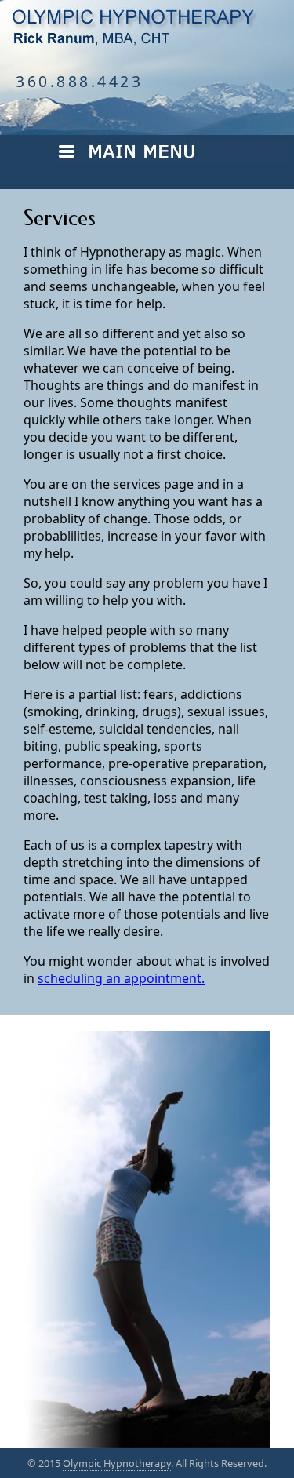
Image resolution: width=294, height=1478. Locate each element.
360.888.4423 (79, 81)
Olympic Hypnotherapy (117, 1463)
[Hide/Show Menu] (165, 159)
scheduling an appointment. (121, 978)
